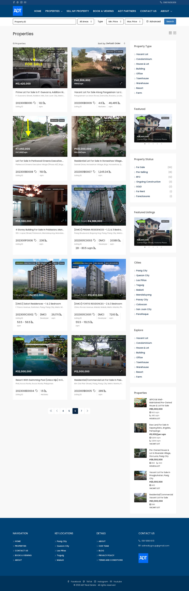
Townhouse (142, 78)
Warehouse (142, 83)
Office (139, 73)
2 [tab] (150, 145)
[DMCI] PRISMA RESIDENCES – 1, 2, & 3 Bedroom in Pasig (103, 229)
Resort (139, 88)
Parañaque (142, 314)
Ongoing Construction (148, 181)
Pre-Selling (142, 172)
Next (167, 128)
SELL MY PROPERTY (78, 11)
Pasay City (142, 299)
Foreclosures (143, 196)
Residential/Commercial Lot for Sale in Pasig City (100, 380)
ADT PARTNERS (127, 11)
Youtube (117, 581)
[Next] (87, 411)
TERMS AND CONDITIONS (111, 560)
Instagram (103, 581)
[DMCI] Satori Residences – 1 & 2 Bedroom (38, 303)
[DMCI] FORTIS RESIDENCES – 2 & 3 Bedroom (98, 303)
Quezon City (142, 275)
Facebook (75, 581)
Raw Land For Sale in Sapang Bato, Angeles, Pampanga (160, 427)
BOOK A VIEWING (103, 11)
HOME (37, 11)
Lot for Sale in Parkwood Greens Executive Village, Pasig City (48, 160)
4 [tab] (158, 145)
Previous (138, 128)
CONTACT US (148, 11)
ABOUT (165, 11)
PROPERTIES (52, 11)
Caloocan (141, 304)
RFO (138, 176)
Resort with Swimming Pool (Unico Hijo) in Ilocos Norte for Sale (50, 380)
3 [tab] (154, 145)
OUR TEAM (104, 546)
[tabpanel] (153, 128)
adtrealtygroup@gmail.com (155, 545)
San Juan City (144, 309)
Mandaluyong (144, 294)
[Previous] (51, 411)
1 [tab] (146, 145)
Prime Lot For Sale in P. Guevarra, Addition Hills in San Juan (47, 92)
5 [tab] (162, 145)
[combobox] (85, 21)
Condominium (144, 59)
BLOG (101, 550)
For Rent (140, 191)
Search (170, 21)
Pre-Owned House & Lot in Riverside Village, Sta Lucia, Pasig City (160, 453)
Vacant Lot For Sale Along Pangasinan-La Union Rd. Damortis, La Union (112, 92)
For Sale (140, 167)
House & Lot (142, 63)
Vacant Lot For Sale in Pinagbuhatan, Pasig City (159, 475)
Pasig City (141, 270)
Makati (140, 289)
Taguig (140, 285)
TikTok (89, 581)
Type (100, 21)
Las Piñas (141, 280)
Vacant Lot (142, 54)
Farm (139, 92)
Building (140, 68)
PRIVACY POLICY (106, 555)
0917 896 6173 (148, 540)
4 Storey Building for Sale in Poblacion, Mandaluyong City (46, 229)
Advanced (155, 21)
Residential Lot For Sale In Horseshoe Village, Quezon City (105, 160)
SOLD (139, 186)
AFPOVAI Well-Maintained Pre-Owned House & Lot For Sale (160, 402)
